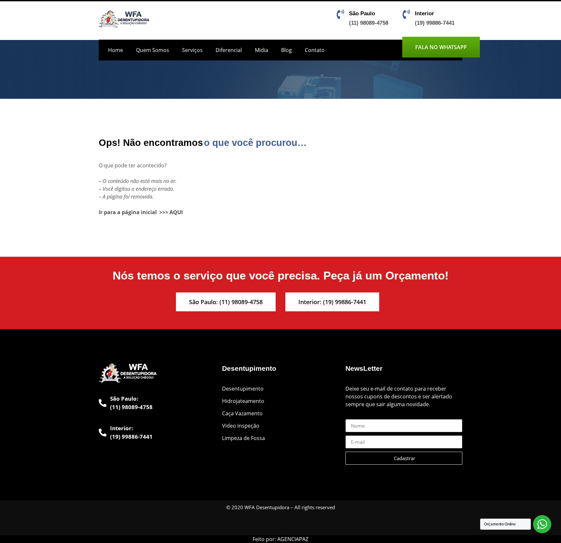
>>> (163, 212)
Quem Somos (152, 50)
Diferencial (229, 50)
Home (115, 50)
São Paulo (362, 13)
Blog (286, 50)
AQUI (176, 212)
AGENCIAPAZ (292, 539)
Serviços (192, 50)
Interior (424, 13)
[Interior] (406, 14)
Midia (261, 50)
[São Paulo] (340, 14)
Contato (315, 50)
